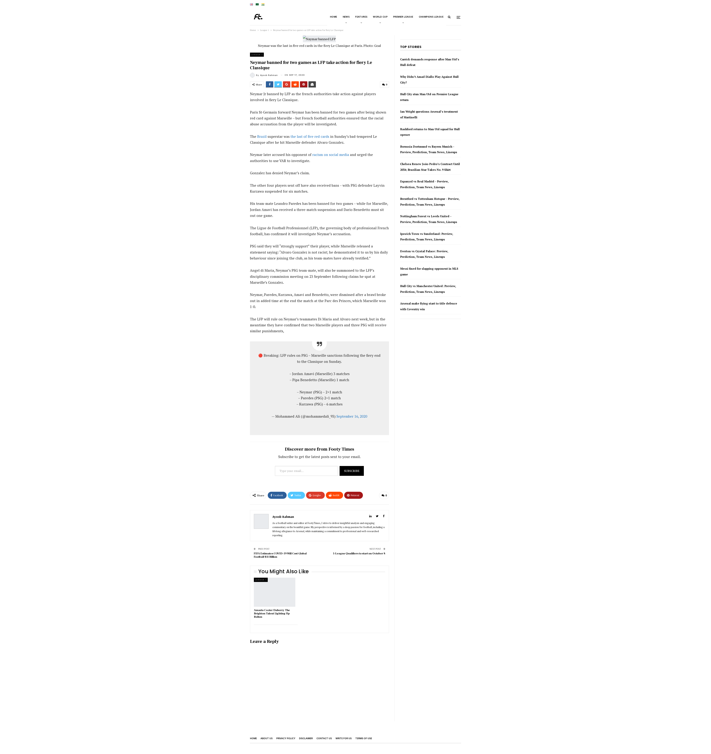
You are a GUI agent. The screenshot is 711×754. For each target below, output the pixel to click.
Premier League (403, 16)
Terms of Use (363, 738)
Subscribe (351, 471)
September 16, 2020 (351, 416)
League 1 (257, 54)
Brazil (262, 136)
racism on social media (330, 154)
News (346, 16)
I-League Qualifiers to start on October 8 (359, 553)
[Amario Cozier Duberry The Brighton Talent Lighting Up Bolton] (274, 592)
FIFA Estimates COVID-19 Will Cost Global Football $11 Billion (280, 555)
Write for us (344, 738)
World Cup (380, 16)
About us (267, 738)
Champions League (431, 16)
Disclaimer (306, 738)
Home (333, 16)
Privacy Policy (285, 738)
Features (361, 16)
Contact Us (324, 738)
